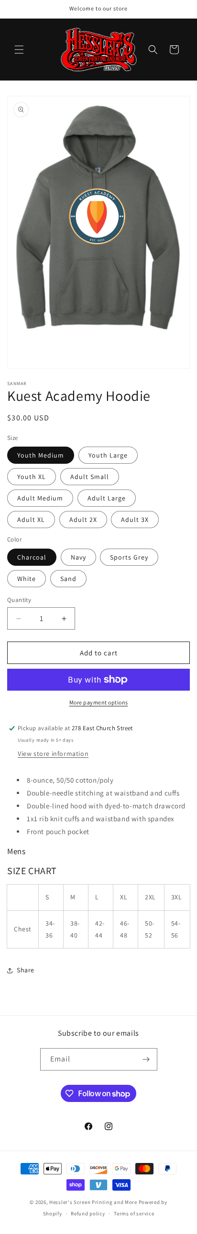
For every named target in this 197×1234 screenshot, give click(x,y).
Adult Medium (40, 498)
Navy (78, 557)
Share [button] (25, 970)
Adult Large (107, 498)
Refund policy (88, 1213)
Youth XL (31, 476)
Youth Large (108, 455)
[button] (19, 49)
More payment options (98, 702)
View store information (53, 753)
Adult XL (31, 519)
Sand (68, 578)
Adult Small (89, 476)
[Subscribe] (146, 1059)
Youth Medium (40, 455)
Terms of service (134, 1213)
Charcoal (31, 557)
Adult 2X (83, 519)
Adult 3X (135, 519)
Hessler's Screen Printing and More (93, 1202)
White (26, 578)
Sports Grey (129, 557)
